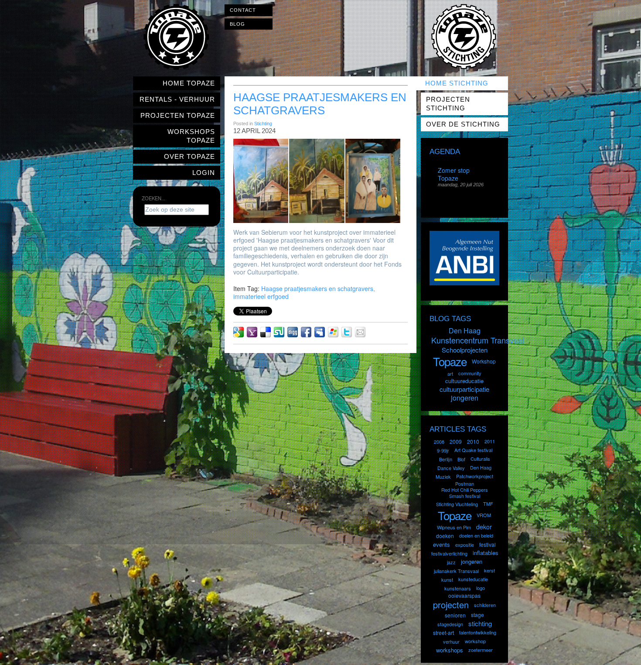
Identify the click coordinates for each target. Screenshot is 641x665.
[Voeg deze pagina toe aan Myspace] (319, 332)
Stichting (263, 123)
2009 (456, 441)
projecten (451, 604)
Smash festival (464, 495)
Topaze (450, 361)
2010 (473, 441)
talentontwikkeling (477, 632)
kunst (447, 579)
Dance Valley (451, 467)
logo (480, 587)
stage (477, 614)
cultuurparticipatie (464, 389)
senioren (455, 615)
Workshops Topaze (191, 136)
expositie (464, 544)
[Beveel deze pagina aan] (360, 332)
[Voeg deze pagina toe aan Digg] (292, 332)
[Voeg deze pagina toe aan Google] (238, 332)
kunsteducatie (473, 579)
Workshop (484, 361)
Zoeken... (153, 198)
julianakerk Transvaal (456, 570)
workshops (449, 650)
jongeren (464, 398)
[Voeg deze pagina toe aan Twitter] (346, 332)
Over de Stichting (463, 124)
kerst (489, 570)
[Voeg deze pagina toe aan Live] (333, 332)
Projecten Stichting (448, 104)
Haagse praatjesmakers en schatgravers (317, 288)
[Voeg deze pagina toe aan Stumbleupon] (279, 332)
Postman (464, 483)
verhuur (451, 641)
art (450, 373)
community (469, 373)
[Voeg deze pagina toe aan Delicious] (265, 332)
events (441, 544)
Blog (237, 24)
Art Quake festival (473, 449)
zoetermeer (480, 649)
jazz (451, 562)
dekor (484, 526)
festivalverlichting (449, 553)
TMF (488, 503)
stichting (480, 623)
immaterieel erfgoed (261, 296)
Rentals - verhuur (177, 99)
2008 (439, 441)
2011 (489, 441)
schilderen (485, 604)
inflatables (485, 552)
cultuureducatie (464, 381)
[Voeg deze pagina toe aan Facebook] (306, 332)
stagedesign (450, 623)
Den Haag (465, 331)
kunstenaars (457, 588)
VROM (484, 514)
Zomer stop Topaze (454, 174)
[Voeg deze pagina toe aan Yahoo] (252, 332)
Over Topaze (189, 156)
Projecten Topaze (177, 115)
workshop (475, 641)
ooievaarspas (464, 595)
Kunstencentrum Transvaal (477, 340)
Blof (461, 459)
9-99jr (443, 450)
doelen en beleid (476, 535)
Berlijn (445, 459)
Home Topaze (189, 83)
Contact (243, 10)
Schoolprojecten (465, 349)
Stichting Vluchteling (457, 503)
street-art (443, 632)
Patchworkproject (474, 476)
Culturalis (480, 458)
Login (203, 172)
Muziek (443, 476)
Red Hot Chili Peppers (464, 489)
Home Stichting (456, 83)
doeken (445, 535)
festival (487, 544)
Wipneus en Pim (454, 527)
